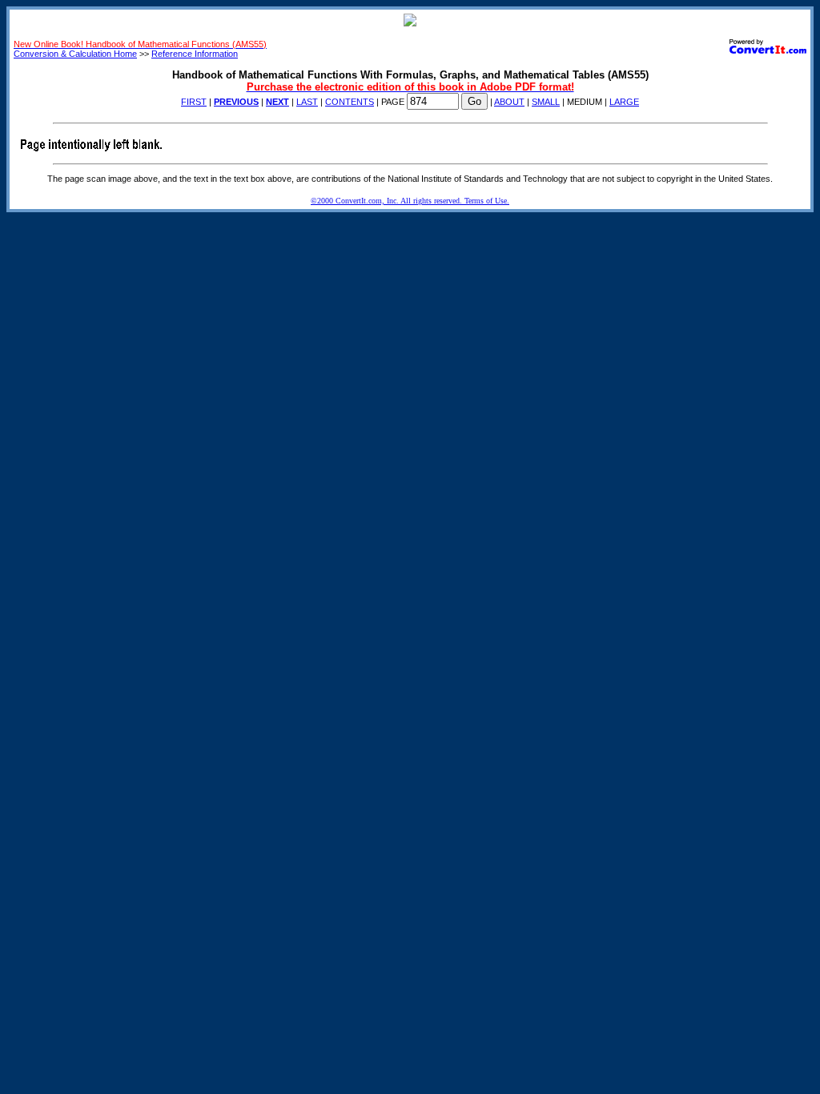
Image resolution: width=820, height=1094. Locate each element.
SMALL (546, 102)
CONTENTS (349, 102)
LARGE (624, 102)
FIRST (194, 102)
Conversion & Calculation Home (75, 53)
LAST (307, 102)
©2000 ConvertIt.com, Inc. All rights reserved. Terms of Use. (410, 200)
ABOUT (509, 102)
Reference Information (194, 53)
